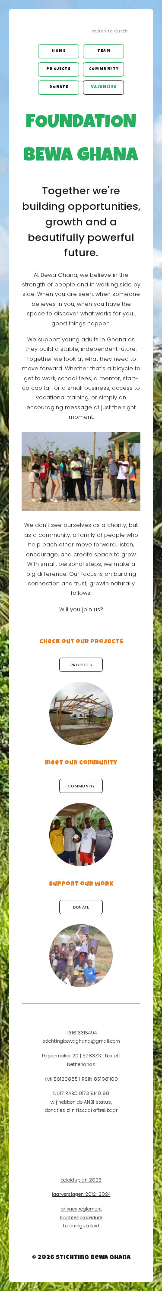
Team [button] (104, 51)
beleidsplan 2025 (81, 1179)
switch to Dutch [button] (110, 31)
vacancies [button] (104, 88)
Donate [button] (59, 88)
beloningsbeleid (81, 1225)
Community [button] (104, 69)
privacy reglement (81, 1208)
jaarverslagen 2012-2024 (81, 1194)
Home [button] (59, 51)
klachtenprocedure (81, 1217)
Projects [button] (58, 69)
